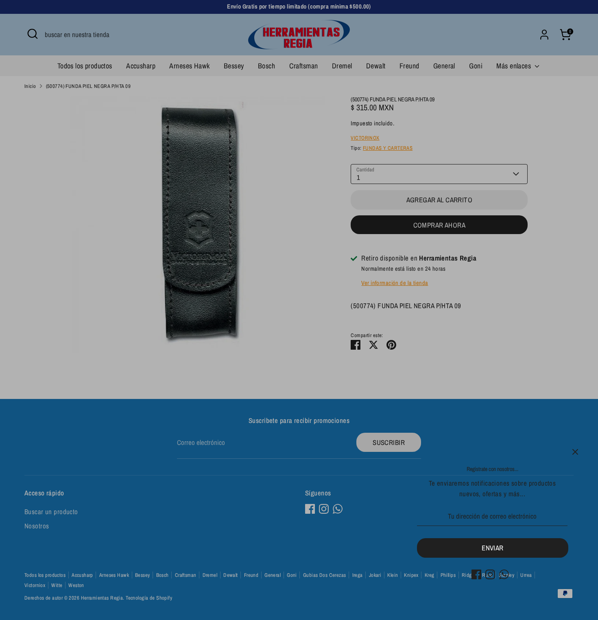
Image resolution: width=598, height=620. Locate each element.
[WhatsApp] (504, 574)
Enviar (493, 547)
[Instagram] (490, 574)
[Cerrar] (575, 452)
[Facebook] (476, 574)
